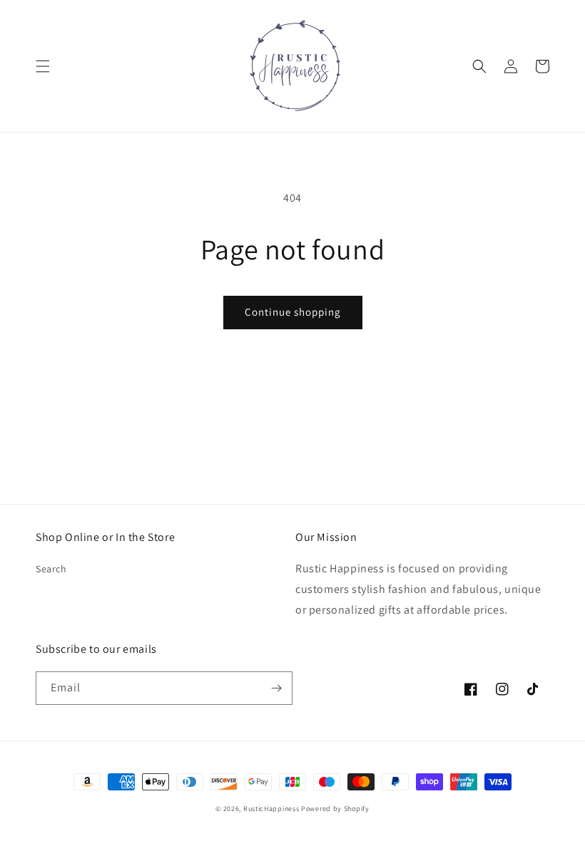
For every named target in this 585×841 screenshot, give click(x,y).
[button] (42, 66)
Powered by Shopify (335, 808)
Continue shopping (293, 312)
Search (51, 568)
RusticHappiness (271, 808)
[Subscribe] (276, 688)
